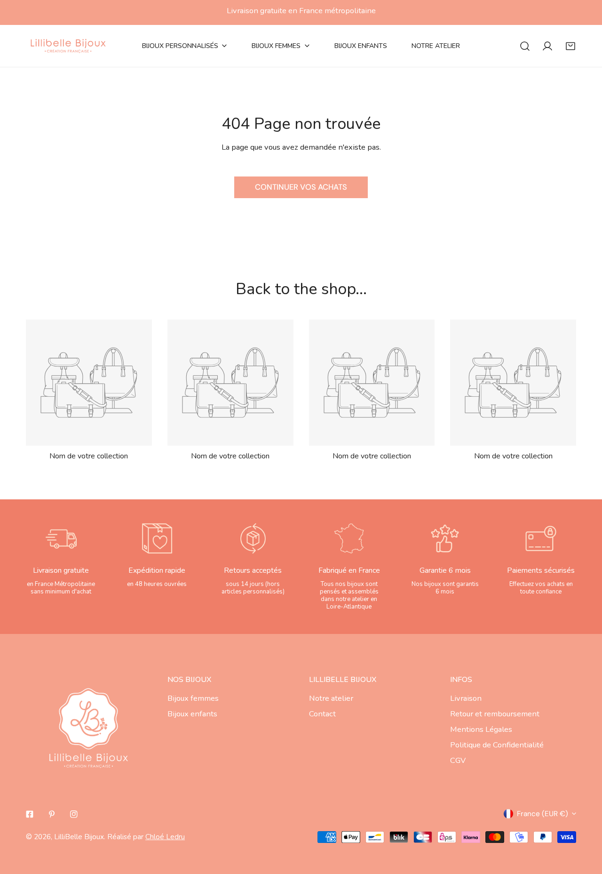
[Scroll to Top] (584, 823)
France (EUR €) (542, 813)
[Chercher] (525, 45)
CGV (458, 760)
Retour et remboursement (494, 713)
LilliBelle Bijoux (79, 837)
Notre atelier (331, 698)
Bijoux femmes (193, 698)
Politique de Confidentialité (497, 744)
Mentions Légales (481, 729)
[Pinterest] (51, 814)
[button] (570, 45)
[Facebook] (30, 814)
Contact (322, 713)
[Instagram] (74, 814)
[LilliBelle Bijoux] (68, 45)
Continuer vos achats (301, 187)
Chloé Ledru (165, 837)
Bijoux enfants (192, 713)
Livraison (466, 698)
